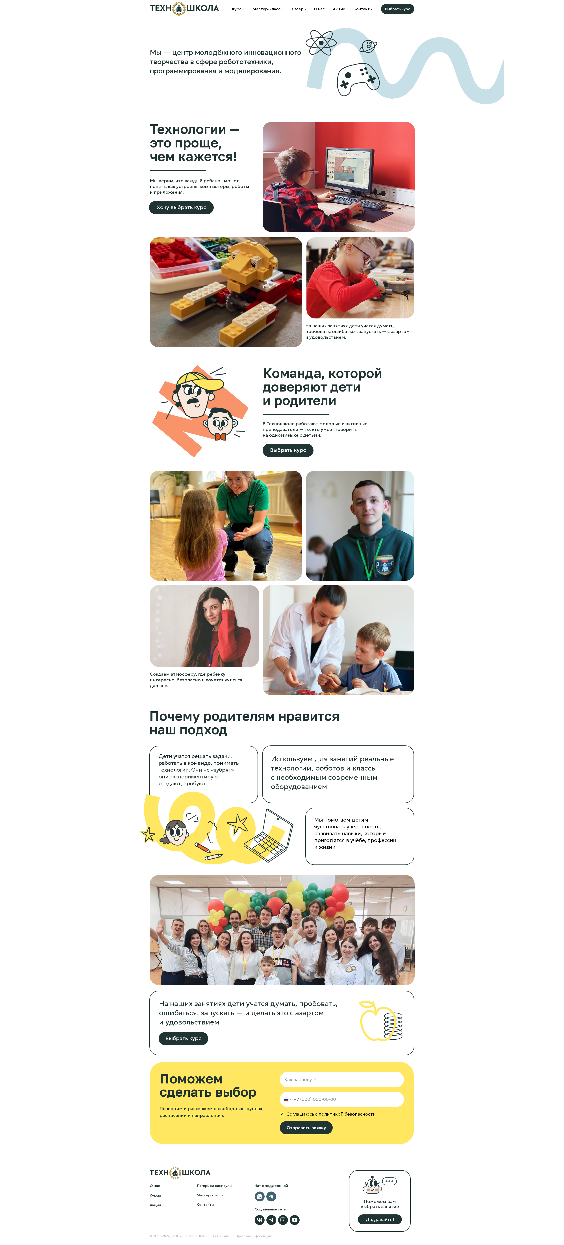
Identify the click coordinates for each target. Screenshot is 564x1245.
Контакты (363, 8)
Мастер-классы (267, 8)
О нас (155, 1185)
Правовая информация (254, 1236)
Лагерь (298, 8)
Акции (339, 8)
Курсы (238, 8)
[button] (380, 1219)
